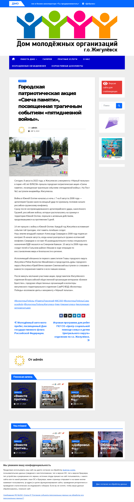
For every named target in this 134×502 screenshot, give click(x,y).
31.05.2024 (50, 453)
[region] (67, 481)
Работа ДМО (28, 59)
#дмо (57, 304)
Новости (22, 81)
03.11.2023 (107, 453)
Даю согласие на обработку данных (111, 484)
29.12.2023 (78, 453)
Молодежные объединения (29, 66)
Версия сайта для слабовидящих (110, 87)
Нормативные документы (67, 66)
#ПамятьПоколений (44, 301)
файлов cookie (69, 470)
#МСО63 (59, 301)
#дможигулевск (67, 304)
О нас (86, 59)
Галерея (47, 59)
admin (34, 128)
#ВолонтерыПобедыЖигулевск (39, 304)
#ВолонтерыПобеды (24, 301)
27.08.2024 (21, 453)
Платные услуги (67, 59)
